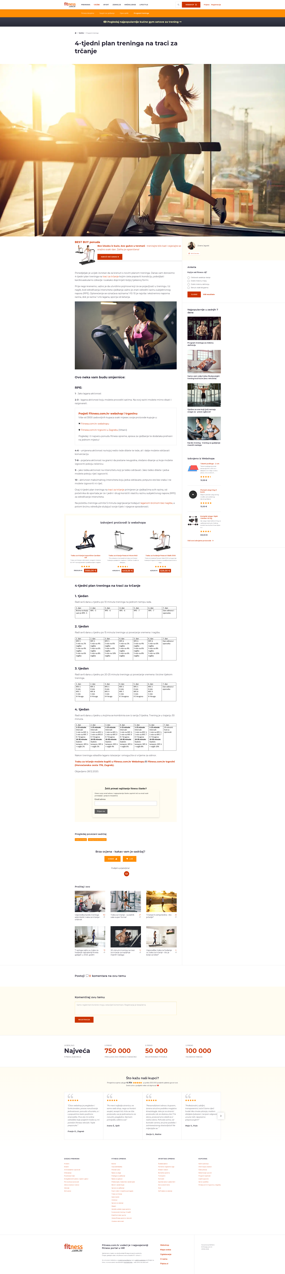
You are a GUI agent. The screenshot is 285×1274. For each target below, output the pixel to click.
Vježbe (97, 5)
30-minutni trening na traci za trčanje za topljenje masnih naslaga (123, 952)
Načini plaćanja (203, 1164)
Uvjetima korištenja (124, 1260)
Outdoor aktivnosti (118, 1221)
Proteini (66, 1164)
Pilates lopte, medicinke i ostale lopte (123, 1182)
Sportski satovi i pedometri (166, 1182)
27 (140, 915)
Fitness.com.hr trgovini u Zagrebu (99, 430)
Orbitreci (114, 1200)
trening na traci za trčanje (97, 839)
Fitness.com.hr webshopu (95, 423)
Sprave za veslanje (117, 1203)
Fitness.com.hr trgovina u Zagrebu (209, 1185)
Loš (131, 859)
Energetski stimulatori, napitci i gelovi (76, 1179)
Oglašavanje (165, 1254)
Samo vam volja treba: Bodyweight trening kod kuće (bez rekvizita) (203, 377)
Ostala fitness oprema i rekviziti (122, 1218)
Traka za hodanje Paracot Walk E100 (161, 556)
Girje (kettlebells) (117, 1167)
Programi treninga (141, 13)
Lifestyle (143, 5)
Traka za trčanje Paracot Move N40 (123, 556)
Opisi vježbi (124, 13)
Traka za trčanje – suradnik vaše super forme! (122, 916)
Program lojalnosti (204, 1176)
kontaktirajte (128, 1262)
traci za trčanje (111, 276)
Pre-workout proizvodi (71, 1182)
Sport (106, 5)
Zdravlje (117, 5)
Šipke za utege (116, 1173)
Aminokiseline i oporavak (72, 1170)
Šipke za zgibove (117, 1179)
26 (176, 915)
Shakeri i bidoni (163, 1170)
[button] (221, 1116)
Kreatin (66, 1167)
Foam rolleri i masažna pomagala (122, 1191)
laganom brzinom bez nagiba (156, 503)
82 (104, 915)
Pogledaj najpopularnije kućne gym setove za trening (143, 21)
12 (140, 950)
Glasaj (194, 294)
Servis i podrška (203, 1182)
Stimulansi (67, 1191)
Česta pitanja (202, 1170)
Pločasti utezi (116, 1170)
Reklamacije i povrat (205, 1173)
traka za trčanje (81, 839)
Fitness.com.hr (70, 4)
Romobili (161, 1179)
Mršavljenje (130, 5)
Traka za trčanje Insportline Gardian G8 (85, 557)
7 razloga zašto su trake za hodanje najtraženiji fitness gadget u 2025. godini (86, 952)
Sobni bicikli (115, 1197)
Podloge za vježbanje (118, 1176)
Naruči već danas (109, 257)
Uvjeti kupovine (203, 1179)
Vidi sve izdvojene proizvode (199, 541)
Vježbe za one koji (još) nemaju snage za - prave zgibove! (201, 410)
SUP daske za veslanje (165, 1191)
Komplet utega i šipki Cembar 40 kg (209, 517)
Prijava (206, 5)
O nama (163, 1259)
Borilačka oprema (164, 1173)
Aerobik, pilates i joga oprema (121, 1209)
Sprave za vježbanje (118, 1188)
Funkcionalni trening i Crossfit (121, 1212)
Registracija (216, 5)
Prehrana (85, 5)
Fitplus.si (164, 1264)
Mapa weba (165, 1250)
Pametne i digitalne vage (166, 1167)
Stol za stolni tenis (164, 1185)
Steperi (114, 1206)
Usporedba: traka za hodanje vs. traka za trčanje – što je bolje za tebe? (159, 952)
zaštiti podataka (140, 1260)
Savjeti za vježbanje (107, 13)
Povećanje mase (69, 1176)
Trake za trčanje (117, 1194)
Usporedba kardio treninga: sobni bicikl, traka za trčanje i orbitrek (87, 917)
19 (104, 950)
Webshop (164, 1245)
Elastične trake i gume (119, 1215)
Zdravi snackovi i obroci (71, 1185)
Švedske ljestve (162, 1164)
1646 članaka (195, 253)
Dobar (111, 859)
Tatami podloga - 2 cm (209, 464)
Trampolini (161, 1176)
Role (159, 1188)
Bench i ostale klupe (118, 1185)
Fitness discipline (87, 13)
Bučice (114, 1164)
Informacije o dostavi (205, 1167)
